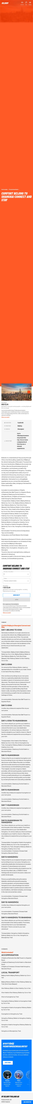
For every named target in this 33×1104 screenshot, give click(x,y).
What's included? (5, 417)
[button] (16, 574)
